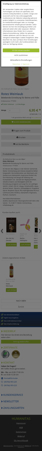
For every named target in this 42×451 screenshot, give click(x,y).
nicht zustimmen (22, 55)
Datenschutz (16, 64)
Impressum (26, 64)
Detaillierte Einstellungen (22, 60)
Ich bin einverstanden (21, 50)
